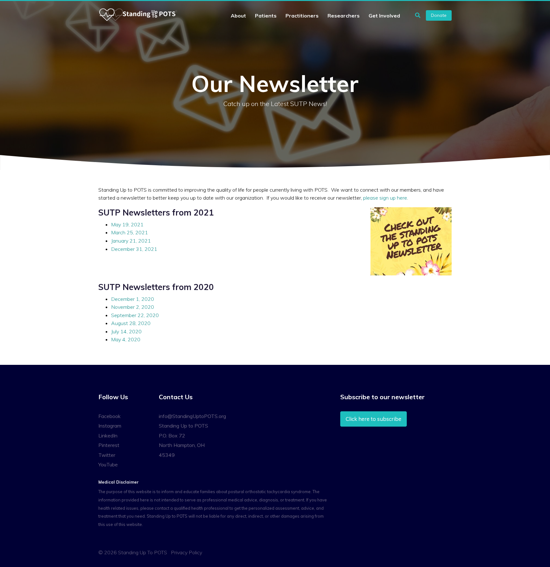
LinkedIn (107, 435)
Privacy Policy (186, 552)
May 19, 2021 (127, 224)
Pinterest (108, 445)
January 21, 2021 (131, 240)
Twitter (106, 455)
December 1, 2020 (132, 299)
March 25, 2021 (129, 232)
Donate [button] (439, 15)
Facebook (109, 416)
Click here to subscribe (373, 418)
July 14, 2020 (126, 331)
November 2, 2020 (132, 307)
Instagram (109, 425)
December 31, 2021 (134, 249)
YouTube (108, 464)
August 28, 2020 (131, 323)
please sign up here (385, 198)
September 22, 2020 (135, 315)
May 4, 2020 (125, 339)
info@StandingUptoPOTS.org (192, 416)
